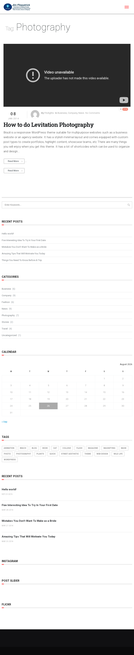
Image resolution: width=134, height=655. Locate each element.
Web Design (102, 454)
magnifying (109, 448)
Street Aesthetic (70, 454)
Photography (8, 315)
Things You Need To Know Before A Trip (22, 260)
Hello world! (8, 233)
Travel (5, 328)
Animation (9, 448)
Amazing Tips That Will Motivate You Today (23, 253)
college (66, 448)
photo (7, 454)
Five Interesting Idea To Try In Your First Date (24, 240)
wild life (118, 454)
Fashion (6, 302)
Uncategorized (9, 335)
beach (23, 448)
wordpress (10, 459)
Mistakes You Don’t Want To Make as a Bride (24, 247)
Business (62, 113)
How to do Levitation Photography (48, 124)
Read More (13, 161)
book (45, 448)
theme (87, 454)
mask (123, 448)
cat (55, 448)
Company (72, 113)
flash (79, 448)
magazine (93, 448)
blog (34, 448)
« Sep (4, 421)
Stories (5, 322)
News (81, 113)
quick (52, 454)
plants (40, 454)
